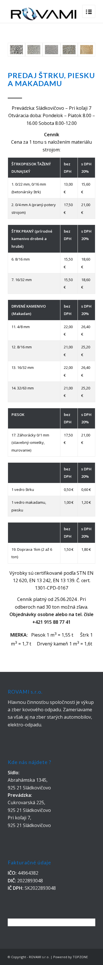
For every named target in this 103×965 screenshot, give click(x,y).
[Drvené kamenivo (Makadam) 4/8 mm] (51, 49)
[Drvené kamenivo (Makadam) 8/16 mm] (34, 49)
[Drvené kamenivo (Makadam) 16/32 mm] (16, 49)
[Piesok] (86, 49)
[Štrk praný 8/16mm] (69, 49)
